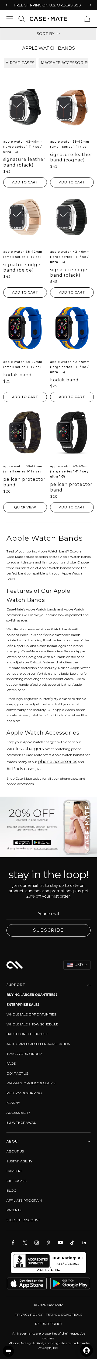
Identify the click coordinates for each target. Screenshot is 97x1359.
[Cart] (87, 19)
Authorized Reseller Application (38, 1044)
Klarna (13, 1103)
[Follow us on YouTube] (60, 1243)
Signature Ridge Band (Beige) (21, 267)
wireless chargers (25, 748)
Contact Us (17, 1073)
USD (78, 964)
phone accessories (57, 761)
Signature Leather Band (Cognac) (71, 157)
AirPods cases (20, 768)
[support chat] (8, 1351)
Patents (13, 1210)
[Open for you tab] (86, 1350)
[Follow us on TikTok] (72, 1243)
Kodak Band (17, 374)
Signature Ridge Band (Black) (68, 272)
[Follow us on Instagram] (37, 1243)
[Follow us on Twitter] (25, 1243)
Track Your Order (24, 1054)
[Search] (21, 19)
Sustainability (19, 1161)
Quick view (25, 507)
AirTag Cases (20, 62)
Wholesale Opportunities (31, 1014)
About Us (15, 1151)
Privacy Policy (29, 1315)
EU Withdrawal (21, 1123)
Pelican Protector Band (24, 482)
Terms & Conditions (64, 1315)
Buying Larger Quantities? (31, 995)
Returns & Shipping (24, 1093)
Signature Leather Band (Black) (24, 162)
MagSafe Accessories (65, 62)
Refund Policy (48, 1324)
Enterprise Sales (23, 1005)
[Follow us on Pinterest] (48, 1243)
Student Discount (23, 1220)
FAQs (11, 1063)
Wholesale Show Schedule (32, 1024)
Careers (14, 1171)
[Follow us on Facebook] (13, 1243)
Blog (11, 1190)
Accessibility (18, 1113)
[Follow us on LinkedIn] (84, 1243)
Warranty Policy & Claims (30, 1083)
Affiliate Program (24, 1200)
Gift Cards (16, 1181)
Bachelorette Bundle (27, 1034)
